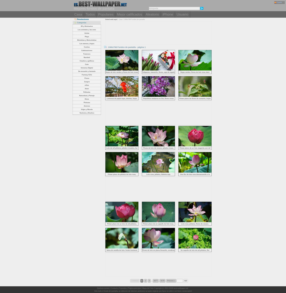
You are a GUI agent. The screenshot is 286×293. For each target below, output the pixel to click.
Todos (90, 14)
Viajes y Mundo (87, 109)
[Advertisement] (158, 38)
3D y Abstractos (87, 26)
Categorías (81, 23)
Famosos (86, 54)
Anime (86, 33)
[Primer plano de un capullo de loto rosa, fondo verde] (158, 222)
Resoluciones (83, 19)
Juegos (87, 82)
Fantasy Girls (87, 75)
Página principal (134, 288)
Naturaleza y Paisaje (87, 95)
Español (279, 2)
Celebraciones (86, 50)
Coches (87, 47)
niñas (87, 85)
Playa (87, 36)
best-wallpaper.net (181, 288)
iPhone (168, 14)
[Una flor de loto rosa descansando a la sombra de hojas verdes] (195, 172)
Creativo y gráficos (87, 61)
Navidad (87, 57)
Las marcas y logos (86, 43)
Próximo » (171, 281)
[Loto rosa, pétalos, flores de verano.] (195, 222)
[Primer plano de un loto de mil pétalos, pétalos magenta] (121, 222)
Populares (106, 14)
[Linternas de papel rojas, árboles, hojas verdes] (121, 96)
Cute (87, 64)
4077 (156, 281)
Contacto (114, 288)
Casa (78, 14)
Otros (87, 99)
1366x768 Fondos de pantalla (134, 19)
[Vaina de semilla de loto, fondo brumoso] (121, 248)
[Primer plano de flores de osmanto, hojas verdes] (195, 96)
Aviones (87, 106)
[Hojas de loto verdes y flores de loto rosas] (121, 70)
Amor (87, 88)
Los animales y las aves (87, 30)
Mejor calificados (129, 14)
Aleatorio (152, 14)
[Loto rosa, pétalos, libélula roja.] (158, 172)
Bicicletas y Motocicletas (86, 40)
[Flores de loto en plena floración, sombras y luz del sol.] (158, 248)
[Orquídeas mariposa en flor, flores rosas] (158, 96)
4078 (162, 281)
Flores (86, 78)
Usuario (182, 14)
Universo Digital (87, 68)
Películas (86, 92)
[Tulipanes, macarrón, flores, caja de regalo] (158, 70)
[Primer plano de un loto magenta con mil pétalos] (195, 146)
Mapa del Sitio (148, 288)
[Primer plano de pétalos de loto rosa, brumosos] (121, 172)
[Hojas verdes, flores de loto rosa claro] (195, 70)
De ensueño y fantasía (86, 71)
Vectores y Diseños (87, 113)
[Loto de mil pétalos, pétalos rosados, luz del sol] (121, 146)
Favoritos (123, 288)
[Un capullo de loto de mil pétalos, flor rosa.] (195, 248)
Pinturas (87, 102)
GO (185, 281)
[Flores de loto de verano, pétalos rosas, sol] (158, 146)
